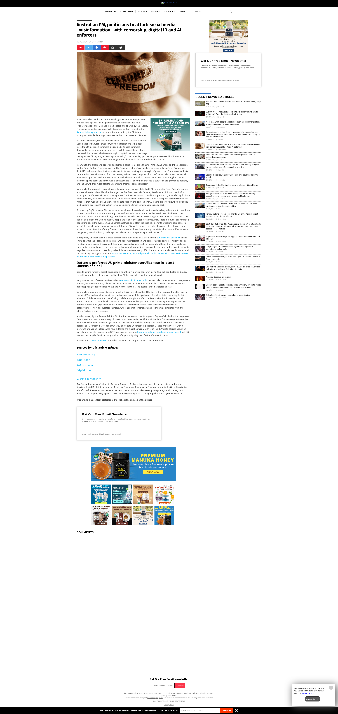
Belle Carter (97, 42)
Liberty (179, 387)
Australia (134, 384)
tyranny (183, 11)
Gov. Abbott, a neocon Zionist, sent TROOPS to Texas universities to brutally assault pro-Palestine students (233, 268)
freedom (152, 387)
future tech (162, 387)
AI (109, 384)
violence (178, 393)
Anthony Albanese (120, 384)
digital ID (90, 387)
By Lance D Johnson (222, 199)
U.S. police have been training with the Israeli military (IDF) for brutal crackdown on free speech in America (232, 166)
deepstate (155, 11)
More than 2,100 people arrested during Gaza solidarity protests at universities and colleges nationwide (233, 123)
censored (160, 384)
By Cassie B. (219, 140)
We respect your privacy (155, 698)
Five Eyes (118, 387)
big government (147, 384)
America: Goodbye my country (218, 277)
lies (185, 387)
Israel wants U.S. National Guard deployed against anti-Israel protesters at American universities (231, 205)
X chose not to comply (169, 237)
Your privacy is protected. (90, 434)
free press (129, 387)
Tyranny (169, 393)
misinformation (92, 390)
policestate (169, 11)
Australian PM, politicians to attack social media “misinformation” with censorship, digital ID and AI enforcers (233, 145)
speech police (111, 393)
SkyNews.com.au (85, 365)
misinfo (80, 390)
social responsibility (93, 393)
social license (170, 390)
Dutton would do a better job (134, 280)
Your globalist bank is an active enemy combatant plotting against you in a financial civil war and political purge (230, 195)
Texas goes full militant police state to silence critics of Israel (232, 185)
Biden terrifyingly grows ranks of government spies (228, 295)
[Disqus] (133, 569)
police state (144, 390)
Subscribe (226, 710)
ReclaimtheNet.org (86, 354)
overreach (119, 390)
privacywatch (126, 11)
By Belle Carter (220, 127)
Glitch (172, 387)
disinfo (98, 387)
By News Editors (221, 160)
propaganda (157, 390)
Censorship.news (98, 340)
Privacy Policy (169, 705)
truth (161, 393)
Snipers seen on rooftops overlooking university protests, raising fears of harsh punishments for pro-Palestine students (233, 286)
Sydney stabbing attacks (89, 132)
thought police (151, 393)
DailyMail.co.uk (84, 370)
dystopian (108, 387)
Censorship (171, 384)
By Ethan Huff (220, 107)
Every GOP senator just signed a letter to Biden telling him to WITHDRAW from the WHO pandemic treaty (232, 113)
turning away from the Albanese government (159, 332)
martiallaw (110, 11)
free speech (141, 387)
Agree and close (312, 699)
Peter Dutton (131, 390)
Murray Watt (107, 390)
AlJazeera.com (83, 360)
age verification (99, 384)
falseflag (142, 11)
